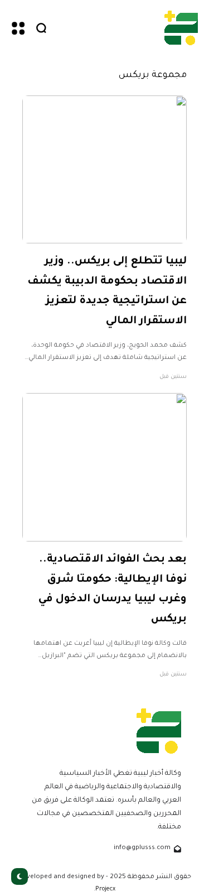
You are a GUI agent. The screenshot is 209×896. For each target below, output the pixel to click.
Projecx (105, 889)
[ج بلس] (181, 28)
